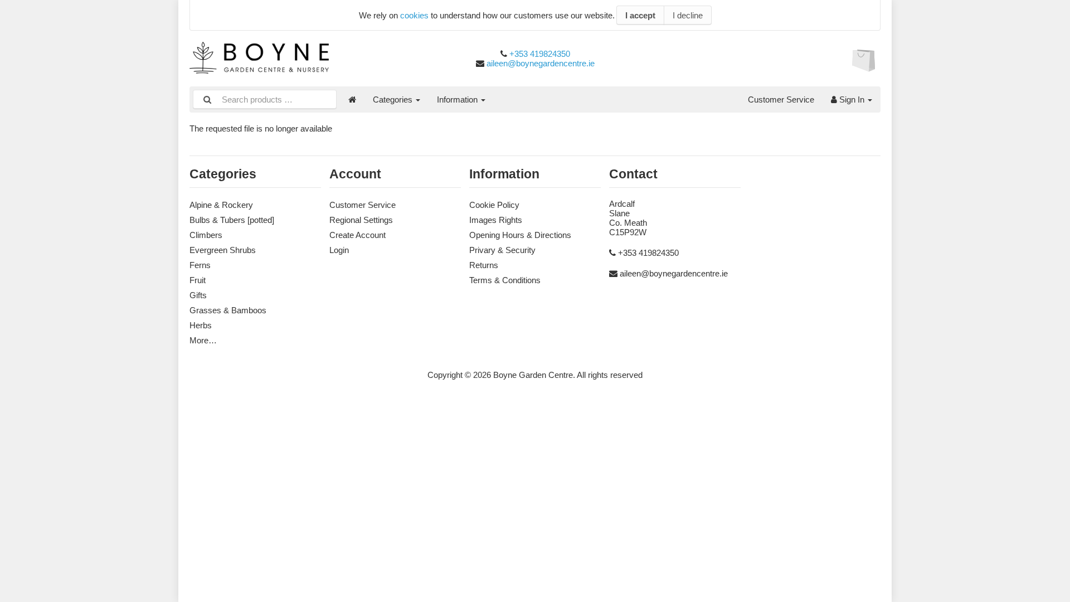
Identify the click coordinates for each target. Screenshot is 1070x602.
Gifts (198, 295)
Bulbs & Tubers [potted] (231, 220)
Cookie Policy (494, 205)
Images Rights (495, 220)
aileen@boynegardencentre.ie (541, 63)
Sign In (852, 99)
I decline (688, 15)
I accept (640, 15)
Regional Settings (361, 220)
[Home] (352, 99)
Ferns (200, 265)
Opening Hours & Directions (520, 235)
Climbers (205, 235)
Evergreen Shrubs (222, 250)
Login (339, 250)
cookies (414, 15)
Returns (483, 265)
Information (458, 99)
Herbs (200, 325)
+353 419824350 (539, 54)
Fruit (197, 280)
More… (203, 340)
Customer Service (781, 99)
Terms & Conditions (505, 280)
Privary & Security (502, 250)
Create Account (357, 235)
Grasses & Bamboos (227, 310)
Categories (394, 99)
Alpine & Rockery (221, 205)
